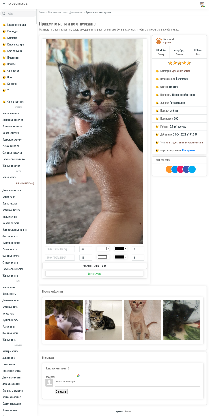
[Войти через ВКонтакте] (62, 375)
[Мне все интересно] (64, 320)
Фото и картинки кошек (57, 12)
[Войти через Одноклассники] (83, 375)
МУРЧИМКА (120, 411)
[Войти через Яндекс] (73, 375)
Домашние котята (76, 12)
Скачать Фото (94, 273)
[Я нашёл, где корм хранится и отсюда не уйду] (103, 320)
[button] (202, 4)
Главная (42, 12)
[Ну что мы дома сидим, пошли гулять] (142, 320)
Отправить (61, 391)
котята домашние (175, 142)
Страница (167, 42)
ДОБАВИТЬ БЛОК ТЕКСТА (94, 266)
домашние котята (194, 142)
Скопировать (188, 150)
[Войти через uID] (57, 375)
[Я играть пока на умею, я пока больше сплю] (181, 320)
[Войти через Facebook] (68, 375)
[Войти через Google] (78, 375)
